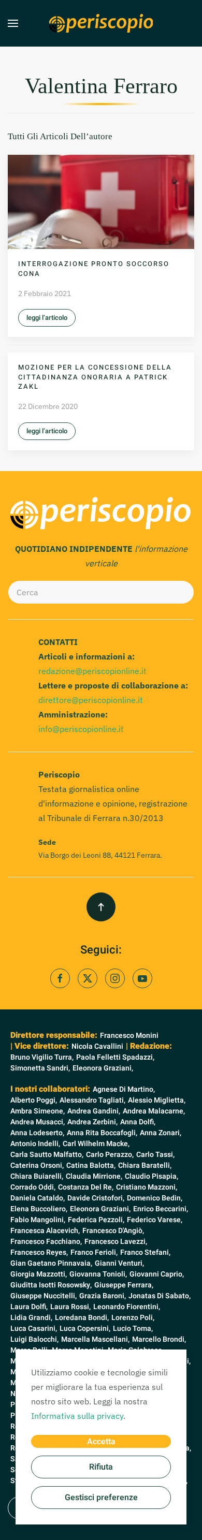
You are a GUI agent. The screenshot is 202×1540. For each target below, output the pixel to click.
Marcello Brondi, (159, 1339)
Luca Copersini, (85, 1328)
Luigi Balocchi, (34, 1339)
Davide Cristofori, (95, 1198)
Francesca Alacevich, (45, 1230)
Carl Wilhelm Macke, (96, 1143)
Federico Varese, (154, 1219)
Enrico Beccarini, (160, 1209)
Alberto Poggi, (33, 1100)
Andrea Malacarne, (154, 1111)
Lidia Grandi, (31, 1317)
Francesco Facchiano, (46, 1241)
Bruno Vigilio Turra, (42, 1057)
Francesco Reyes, (39, 1252)
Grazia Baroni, (102, 1295)
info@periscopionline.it (81, 729)
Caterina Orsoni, (37, 1165)
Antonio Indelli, (35, 1143)
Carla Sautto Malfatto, (46, 1154)
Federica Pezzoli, (96, 1219)
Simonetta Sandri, (40, 1068)
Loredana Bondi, (82, 1317)
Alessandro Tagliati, (92, 1100)
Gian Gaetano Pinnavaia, (51, 1263)
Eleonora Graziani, (103, 1068)
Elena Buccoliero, (38, 1209)
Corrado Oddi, (32, 1187)
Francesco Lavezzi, (115, 1241)
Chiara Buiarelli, (36, 1176)
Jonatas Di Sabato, (159, 1295)
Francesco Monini (129, 1035)
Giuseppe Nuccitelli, (43, 1295)
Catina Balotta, (91, 1165)
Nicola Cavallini (97, 1046)
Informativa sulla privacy (77, 1416)
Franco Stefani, (145, 1252)
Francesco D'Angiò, (113, 1230)
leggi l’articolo (46, 317)
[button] (13, 23)
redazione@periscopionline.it (92, 671)
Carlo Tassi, (155, 1154)
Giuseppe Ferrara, (123, 1285)
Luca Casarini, (33, 1328)
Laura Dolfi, (29, 1306)
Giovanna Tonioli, (98, 1274)
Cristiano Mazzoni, (146, 1187)
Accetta (101, 1441)
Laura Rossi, (70, 1306)
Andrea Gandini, (93, 1111)
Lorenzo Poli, (132, 1317)
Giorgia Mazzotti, (38, 1274)
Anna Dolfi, (137, 1122)
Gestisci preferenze (101, 1497)
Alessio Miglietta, (156, 1100)
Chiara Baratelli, (144, 1165)
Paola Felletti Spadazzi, (115, 1057)
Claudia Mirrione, (94, 1176)
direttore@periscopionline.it (90, 700)
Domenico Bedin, (154, 1198)
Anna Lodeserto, (37, 1132)
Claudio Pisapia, (151, 1176)
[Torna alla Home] (101, 23)
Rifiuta (101, 1467)
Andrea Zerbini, (92, 1122)
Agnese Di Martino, (124, 1089)
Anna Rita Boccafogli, (102, 1132)
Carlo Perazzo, (110, 1154)
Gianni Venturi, (119, 1263)
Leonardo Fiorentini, (126, 1306)
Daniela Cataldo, (37, 1198)
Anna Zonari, (160, 1132)
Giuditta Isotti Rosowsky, (51, 1285)
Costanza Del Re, (85, 1187)
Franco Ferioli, (94, 1252)
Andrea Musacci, (37, 1122)
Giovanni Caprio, (156, 1274)
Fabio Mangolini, (37, 1219)
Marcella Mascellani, (95, 1339)
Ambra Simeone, (37, 1111)
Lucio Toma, (133, 1328)
